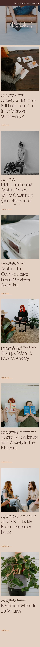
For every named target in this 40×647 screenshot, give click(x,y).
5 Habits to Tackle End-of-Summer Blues (16, 527)
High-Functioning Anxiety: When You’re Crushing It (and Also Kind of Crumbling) (17, 195)
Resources (21, 599)
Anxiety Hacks (8, 94)
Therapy (21, 94)
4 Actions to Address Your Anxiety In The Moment (19, 442)
